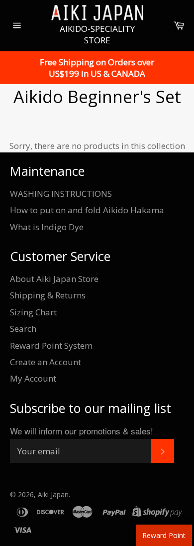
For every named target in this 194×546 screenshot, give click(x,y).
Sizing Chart (33, 312)
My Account (33, 378)
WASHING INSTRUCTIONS (61, 193)
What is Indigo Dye (47, 227)
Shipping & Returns (48, 295)
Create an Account (45, 362)
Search (23, 328)
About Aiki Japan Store (54, 278)
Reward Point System (51, 345)
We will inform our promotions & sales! (81, 430)
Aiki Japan (53, 494)
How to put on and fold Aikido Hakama (87, 210)
